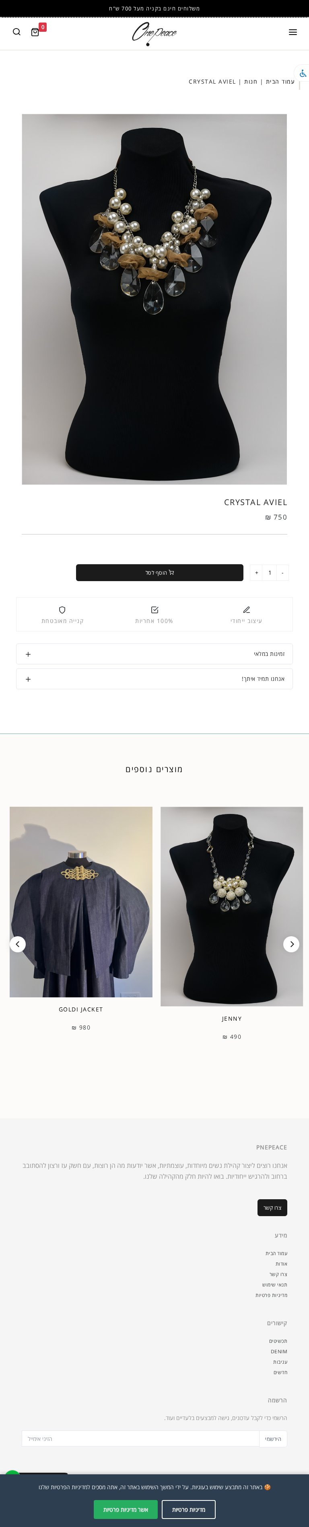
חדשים (281, 1372)
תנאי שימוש (274, 1284)
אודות (282, 1263)
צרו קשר (273, 1207)
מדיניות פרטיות (271, 1295)
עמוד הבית (280, 81)
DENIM (279, 1351)
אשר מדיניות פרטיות (125, 1509)
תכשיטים (278, 1341)
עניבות (280, 1361)
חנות (251, 81)
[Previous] (18, 944)
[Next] (291, 944)
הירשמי (273, 1439)
